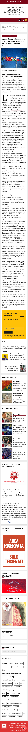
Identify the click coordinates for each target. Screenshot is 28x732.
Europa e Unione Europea (19, 414)
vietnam (4, 716)
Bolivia (22, 449)
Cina (8, 346)
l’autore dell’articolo (16, 110)
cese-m (21, 344)
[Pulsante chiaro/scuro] (19, 20)
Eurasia (16, 346)
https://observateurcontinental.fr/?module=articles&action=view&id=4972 (13, 75)
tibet (20, 710)
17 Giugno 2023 (7, 46)
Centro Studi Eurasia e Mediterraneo (14, 10)
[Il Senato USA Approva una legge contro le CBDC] (7, 398)
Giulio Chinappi (6, 690)
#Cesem (4, 663)
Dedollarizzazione (12, 36)
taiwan (15, 710)
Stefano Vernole (6, 710)
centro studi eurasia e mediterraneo (10, 344)
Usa (24, 348)
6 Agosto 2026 (18, 390)
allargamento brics (10, 341)
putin (3, 703)
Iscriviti (26, 20)
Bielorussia (20, 667)
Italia (14, 416)
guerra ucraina (16, 690)
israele (13, 693)
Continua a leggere (7, 522)
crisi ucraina (16, 680)
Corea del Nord (6, 680)
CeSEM (4, 346)
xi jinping (20, 716)
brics (3, 670)
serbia (9, 707)
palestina (22, 700)
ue (9, 713)
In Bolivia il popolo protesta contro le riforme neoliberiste (19, 455)
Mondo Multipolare (17, 397)
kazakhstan (5, 697)
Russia (20, 348)
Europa (22, 683)
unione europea (16, 713)
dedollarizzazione (7, 683)
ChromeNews (13, 730)
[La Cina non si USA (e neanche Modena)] (7, 429)
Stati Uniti (16, 707)
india (3, 693)
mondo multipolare (7, 700)
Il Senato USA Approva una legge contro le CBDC (19, 400)
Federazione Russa (7, 687)
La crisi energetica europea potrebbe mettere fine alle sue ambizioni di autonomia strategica (19, 445)
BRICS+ (4, 36)
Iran (8, 693)
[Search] (23, 20)
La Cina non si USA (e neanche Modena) (19, 430)
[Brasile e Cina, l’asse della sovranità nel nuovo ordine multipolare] (7, 385)
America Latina (16, 449)
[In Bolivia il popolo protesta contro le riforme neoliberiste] (7, 453)
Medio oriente (14, 697)
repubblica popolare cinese (12, 348)
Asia (13, 667)
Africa (11, 663)
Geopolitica (22, 346)
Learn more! (13, 323)
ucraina (4, 713)
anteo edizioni (6, 667)
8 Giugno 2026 (18, 433)
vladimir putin (12, 716)
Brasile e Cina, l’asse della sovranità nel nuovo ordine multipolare (19, 386)
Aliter (14, 437)
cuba (23, 680)
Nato (3, 348)
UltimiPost (15, 451)
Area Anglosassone (18, 393)
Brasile (15, 381)
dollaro (12, 346)
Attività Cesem (16, 413)
